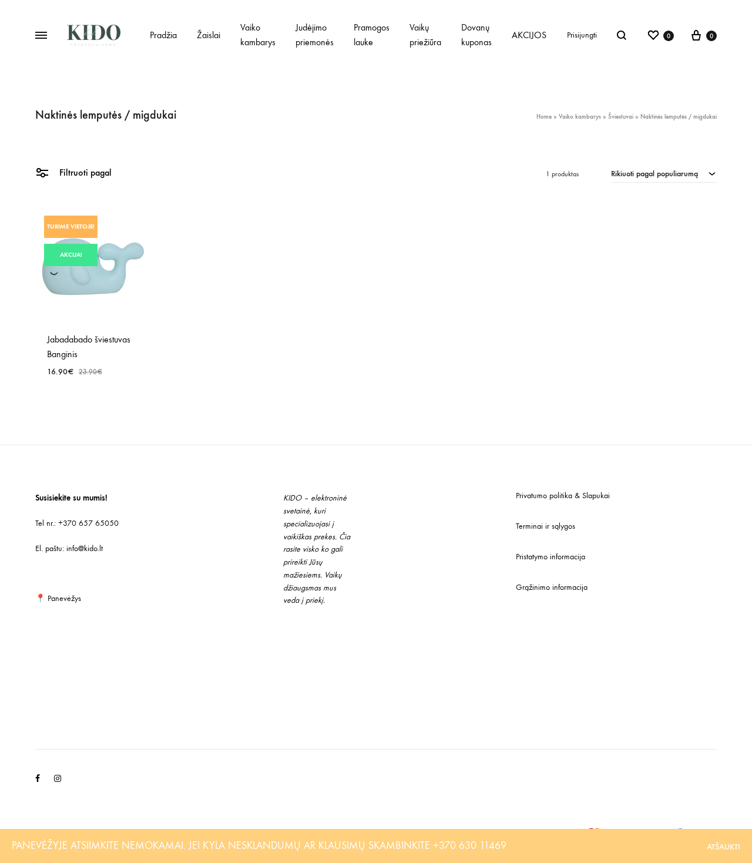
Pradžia (163, 35)
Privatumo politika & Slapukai (563, 496)
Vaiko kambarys (258, 35)
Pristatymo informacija (550, 557)
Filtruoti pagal (84, 172)
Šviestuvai (620, 116)
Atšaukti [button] (723, 847)
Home (544, 116)
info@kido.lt (84, 548)
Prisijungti (582, 35)
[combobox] (664, 173)
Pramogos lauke (372, 35)
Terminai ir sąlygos (545, 526)
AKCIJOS (529, 35)
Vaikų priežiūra (425, 35)
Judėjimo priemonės (315, 35)
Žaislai (208, 35)
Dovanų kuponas (476, 35)
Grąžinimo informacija (552, 587)
